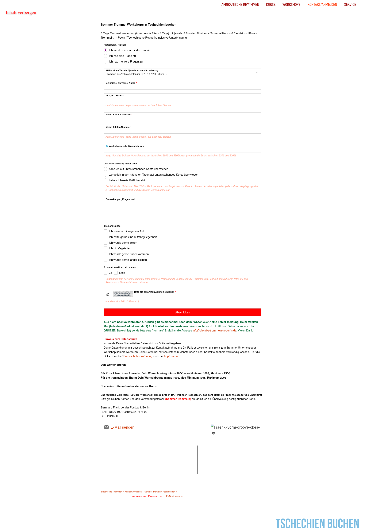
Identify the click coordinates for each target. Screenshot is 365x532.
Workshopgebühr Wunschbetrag (126, 146)
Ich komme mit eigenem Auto (127, 231)
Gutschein (175, 465)
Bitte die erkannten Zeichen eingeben (155, 292)
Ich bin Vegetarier (119, 248)
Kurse (270, 4)
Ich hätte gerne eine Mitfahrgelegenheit (133, 237)
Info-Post (240, 454)
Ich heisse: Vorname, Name (121, 83)
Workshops (291, 4)
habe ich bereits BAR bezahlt (127, 180)
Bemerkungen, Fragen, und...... (122, 199)
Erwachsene (112, 465)
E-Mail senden (122, 427)
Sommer (142, 460)
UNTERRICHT (113, 448)
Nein (122, 272)
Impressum (171, 356)
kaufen (206, 460)
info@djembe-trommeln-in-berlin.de (214, 330)
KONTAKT (241, 448)
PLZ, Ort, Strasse (115, 95)
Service (350, 4)
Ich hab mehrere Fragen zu (126, 61)
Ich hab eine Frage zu (122, 55)
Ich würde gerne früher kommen (129, 254)
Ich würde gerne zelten (123, 242)
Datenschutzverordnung (137, 356)
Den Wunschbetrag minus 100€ (120, 164)
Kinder (108, 460)
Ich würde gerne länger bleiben (128, 259)
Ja (110, 272)
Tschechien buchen (317, 524)
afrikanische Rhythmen (240, 4)
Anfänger (109, 454)
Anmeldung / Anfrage (115, 45)
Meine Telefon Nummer (118, 127)
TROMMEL (209, 448)
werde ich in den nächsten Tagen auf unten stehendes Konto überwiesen (153, 174)
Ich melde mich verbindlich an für (129, 50)
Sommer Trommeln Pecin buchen (159, 491)
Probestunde (112, 471)
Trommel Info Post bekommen (120, 267)
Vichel (140, 465)
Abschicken (182, 312)
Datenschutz (243, 465)
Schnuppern (144, 454)
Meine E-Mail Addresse (119, 114)
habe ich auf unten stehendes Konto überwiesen (138, 168)
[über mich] (261, 432)
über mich (220, 439)
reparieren (208, 454)
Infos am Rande (112, 226)
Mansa (141, 471)
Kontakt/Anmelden (322, 4)
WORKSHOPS (146, 448)
